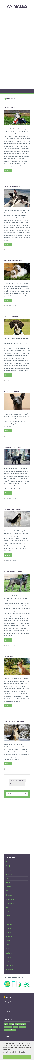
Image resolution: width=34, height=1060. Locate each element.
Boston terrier (12, 187)
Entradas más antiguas (17, 780)
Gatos (8, 911)
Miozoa (8, 928)
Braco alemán (11, 317)
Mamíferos (9, 920)
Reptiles (8, 961)
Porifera (8, 949)
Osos (6, 1024)
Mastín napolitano (13, 572)
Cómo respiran (10, 891)
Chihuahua (9, 656)
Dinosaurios (10, 899)
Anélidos (9, 862)
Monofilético (7, 1012)
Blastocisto (7, 1007)
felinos (13, 1030)
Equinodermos (10, 903)
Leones (15, 1027)
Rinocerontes (8, 1027)
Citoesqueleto (8, 1002)
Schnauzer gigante (14, 447)
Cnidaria (8, 887)
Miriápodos (9, 932)
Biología (8, 882)
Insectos (8, 916)
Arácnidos (9, 874)
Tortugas (23, 1024)
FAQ (7, 907)
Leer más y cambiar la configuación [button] (14, 1052)
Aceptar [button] (17, 1056)
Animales (17, 6)
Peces (8, 940)
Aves (7, 878)
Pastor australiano (14, 722)
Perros (14, 175)
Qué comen (9, 953)
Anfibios (8, 866)
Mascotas (8, 175)
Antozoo (8, 870)
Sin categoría (10, 965)
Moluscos (9, 936)
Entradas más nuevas (17, 784)
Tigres (17, 1024)
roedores (7, 1030)
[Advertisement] (17, 29)
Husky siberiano (12, 509)
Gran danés (10, 108)
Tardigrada (9, 969)
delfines (12, 1024)
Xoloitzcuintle (11, 391)
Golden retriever (13, 261)
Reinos (8, 957)
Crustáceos (9, 895)
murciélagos (22, 1027)
